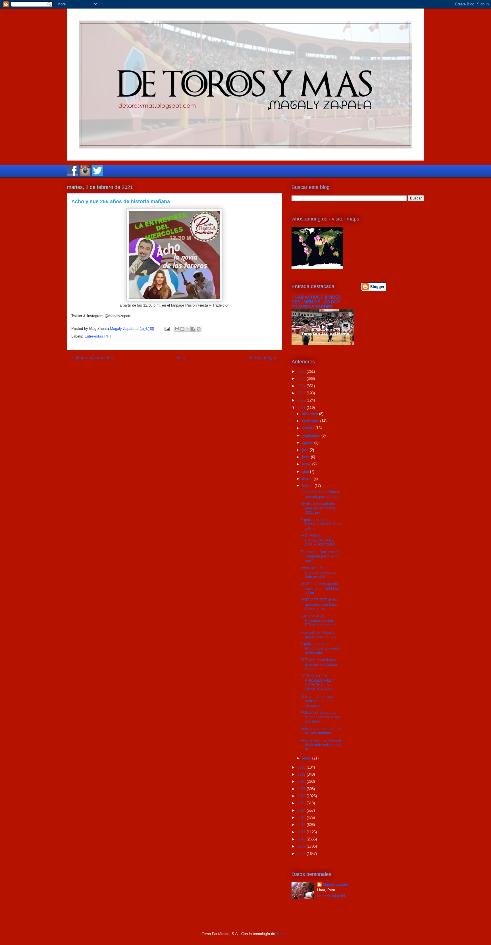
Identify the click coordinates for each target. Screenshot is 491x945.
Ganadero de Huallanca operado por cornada (320, 494)
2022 (302, 400)
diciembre (310, 414)
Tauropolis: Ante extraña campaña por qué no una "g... (320, 556)
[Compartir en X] (188, 329)
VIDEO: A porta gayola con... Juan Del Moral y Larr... (320, 588)
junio (306, 457)
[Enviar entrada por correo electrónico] (167, 328)
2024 (302, 386)
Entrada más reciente (92, 357)
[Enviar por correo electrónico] (177, 329)
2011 (302, 832)
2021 (302, 407)
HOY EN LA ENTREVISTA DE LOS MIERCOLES (318, 540)
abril (306, 471)
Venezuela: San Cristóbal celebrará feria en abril (318, 572)
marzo (307, 478)
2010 (302, 839)
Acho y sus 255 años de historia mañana (321, 731)
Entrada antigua (262, 357)
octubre (308, 428)
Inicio (179, 357)
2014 (302, 810)
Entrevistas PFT (97, 336)
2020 (302, 767)
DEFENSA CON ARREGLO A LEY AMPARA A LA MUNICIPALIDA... (317, 683)
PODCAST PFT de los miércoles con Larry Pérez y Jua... (319, 604)
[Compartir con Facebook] (193, 329)
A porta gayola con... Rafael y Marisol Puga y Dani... (321, 524)
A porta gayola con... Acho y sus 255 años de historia (320, 648)
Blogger (282, 934)
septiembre (311, 435)
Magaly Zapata (335, 884)
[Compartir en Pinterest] (198, 329)
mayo (307, 464)
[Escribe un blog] (182, 329)
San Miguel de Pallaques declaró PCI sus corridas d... (320, 620)
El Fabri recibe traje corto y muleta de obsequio (317, 700)
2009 (302, 846)
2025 (302, 378)
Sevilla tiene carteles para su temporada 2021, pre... (318, 508)
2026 (302, 371)
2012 (302, 825)
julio (306, 450)
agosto (308, 442)
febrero (308, 486)
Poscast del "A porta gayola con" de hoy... (320, 634)
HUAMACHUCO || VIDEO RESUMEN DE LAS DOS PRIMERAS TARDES (317, 302)
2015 (302, 803)
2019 (302, 774)
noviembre (311, 421)
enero (307, 758)
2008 (302, 854)
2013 (302, 817)
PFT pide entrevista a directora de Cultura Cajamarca (319, 664)
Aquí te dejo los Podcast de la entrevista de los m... (321, 744)
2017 (302, 789)
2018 (302, 781)
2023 (302, 393)
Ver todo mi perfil (331, 896)
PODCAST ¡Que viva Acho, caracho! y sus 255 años (320, 716)
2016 (302, 796)
